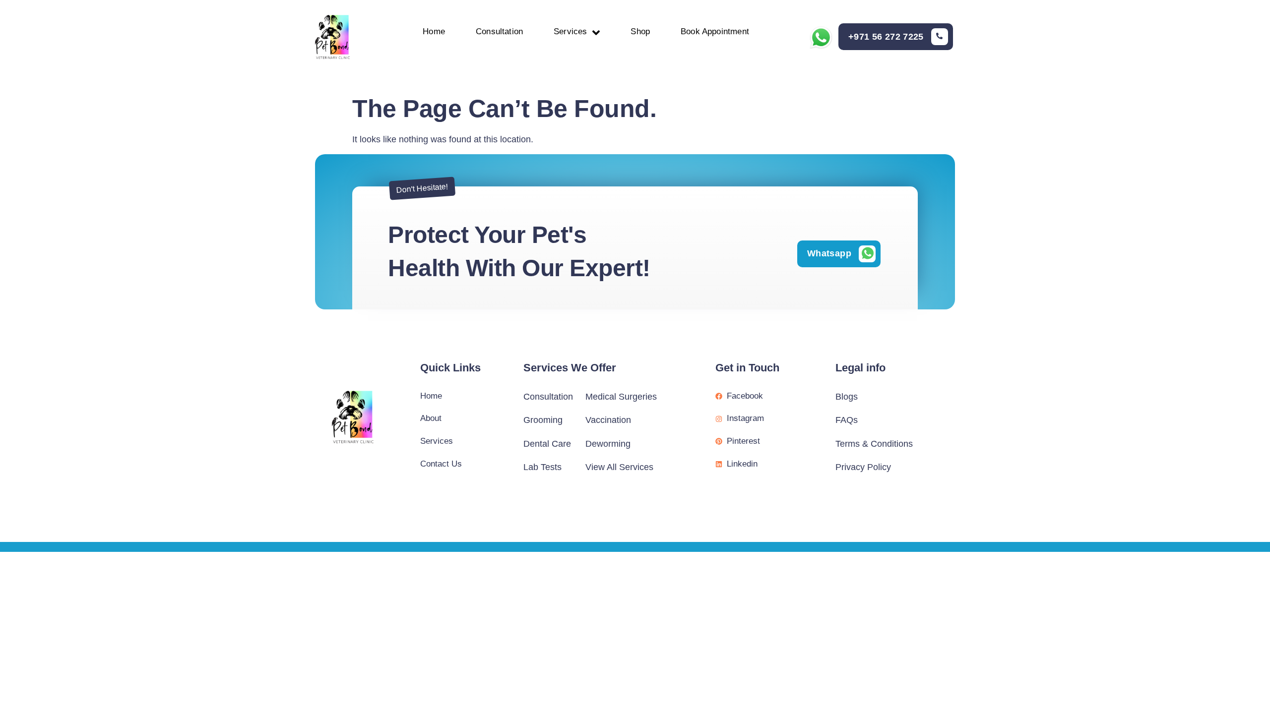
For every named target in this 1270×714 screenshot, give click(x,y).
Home (434, 31)
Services (570, 31)
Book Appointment (715, 31)
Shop (640, 31)
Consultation (499, 31)
